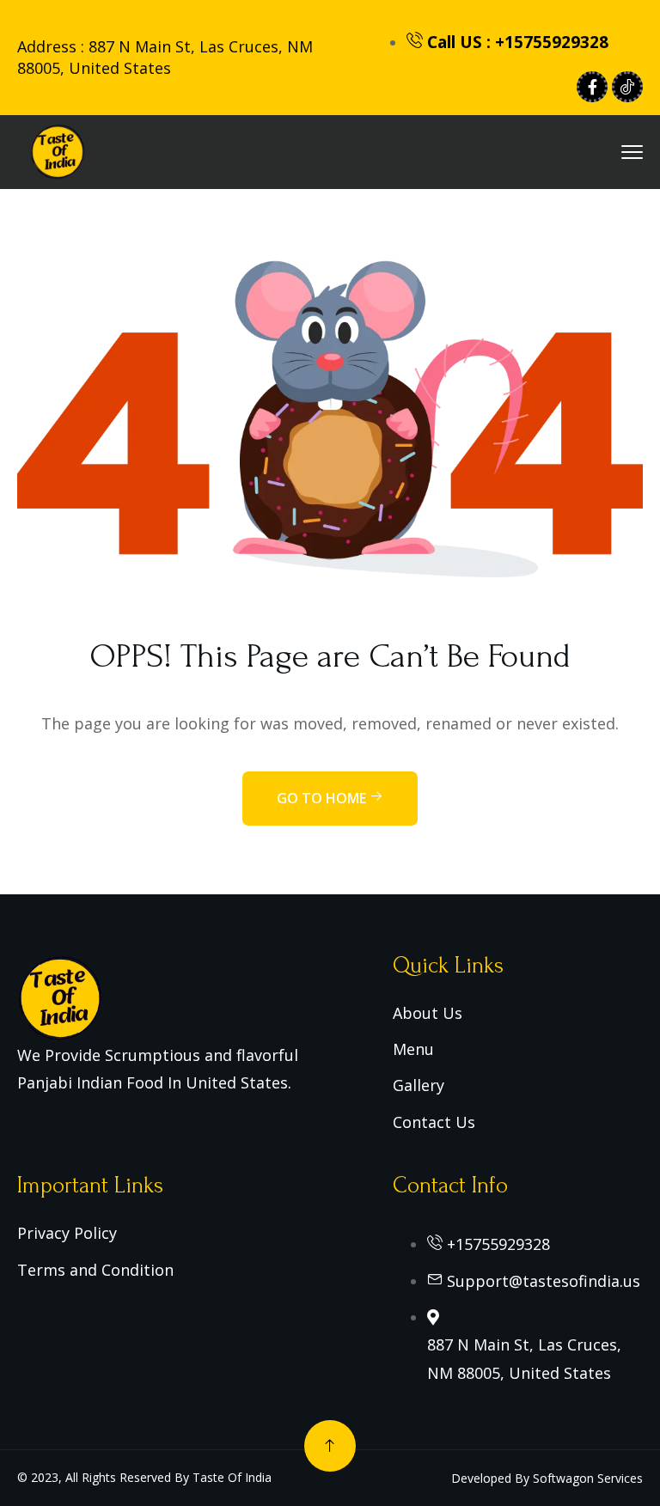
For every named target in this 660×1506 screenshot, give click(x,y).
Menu (413, 1049)
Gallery (418, 1085)
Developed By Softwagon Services (547, 1478)
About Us (427, 1013)
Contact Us (434, 1122)
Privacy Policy (67, 1232)
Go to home (323, 798)
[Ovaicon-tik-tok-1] (627, 86)
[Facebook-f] (592, 86)
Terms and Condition (95, 1269)
